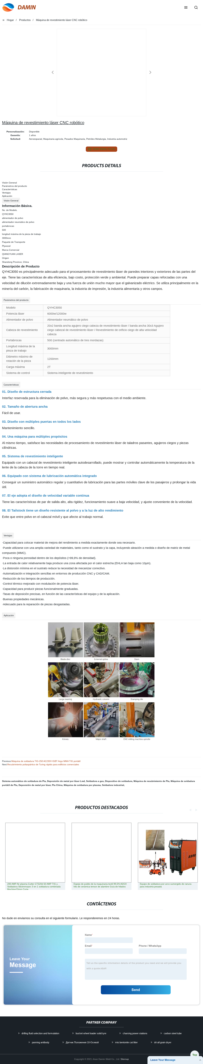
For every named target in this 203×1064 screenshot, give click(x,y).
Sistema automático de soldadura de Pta (24, 781)
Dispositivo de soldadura (118, 781)
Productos (25, 20)
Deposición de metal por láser (35, 785)
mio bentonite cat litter (126, 1042)
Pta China (57, 785)
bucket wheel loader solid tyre (90, 1033)
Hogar (10, 20)
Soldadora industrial (113, 785)
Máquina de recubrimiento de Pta (151, 781)
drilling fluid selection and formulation (40, 1033)
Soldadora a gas (95, 781)
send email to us (104, 149)
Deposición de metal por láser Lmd (66, 781)
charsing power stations (135, 1033)
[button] (186, 8)
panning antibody (40, 1042)
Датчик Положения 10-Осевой (82, 1042)
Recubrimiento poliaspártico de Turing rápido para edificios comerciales (43, 764)
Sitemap (125, 1059)
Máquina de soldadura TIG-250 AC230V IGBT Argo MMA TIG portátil (45, 761)
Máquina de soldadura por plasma (82, 785)
